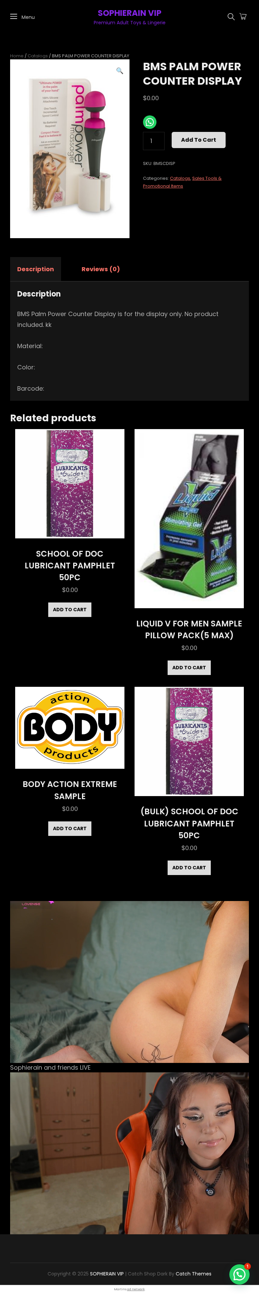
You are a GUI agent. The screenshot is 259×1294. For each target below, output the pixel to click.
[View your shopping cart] (243, 16)
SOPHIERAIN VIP (130, 13)
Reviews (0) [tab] (101, 269)
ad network (136, 1289)
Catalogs (38, 56)
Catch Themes (193, 1273)
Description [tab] (35, 269)
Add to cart (198, 140)
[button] (119, 70)
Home (17, 56)
